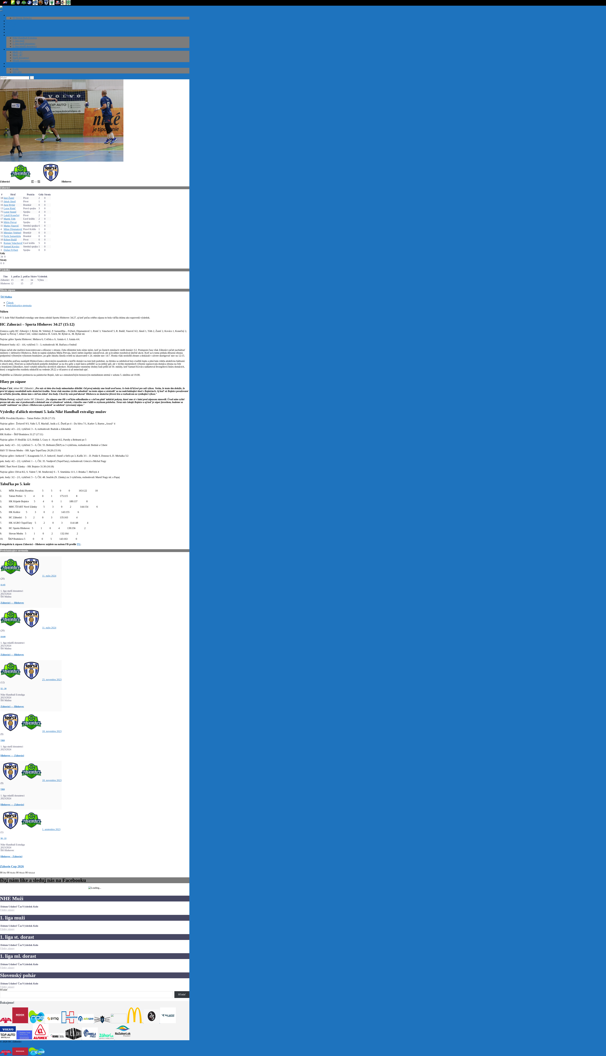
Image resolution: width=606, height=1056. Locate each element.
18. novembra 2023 (52, 731)
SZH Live (11, 32)
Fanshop (10, 66)
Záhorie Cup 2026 (12, 866)
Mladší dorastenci (21, 60)
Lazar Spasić (10, 212)
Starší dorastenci (21, 57)
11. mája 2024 (49, 575)
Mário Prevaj (10, 222)
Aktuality (11, 26)
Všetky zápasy (7, 910)
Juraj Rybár (9, 205)
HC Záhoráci (12, 15)
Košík (16, 69)
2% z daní (11, 23)
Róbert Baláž (10, 239)
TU (78, 544)
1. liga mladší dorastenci (25, 46)
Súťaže (9, 35)
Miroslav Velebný (12, 232)
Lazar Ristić (10, 208)
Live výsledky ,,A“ (15, 29)
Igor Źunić (9, 198)
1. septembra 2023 (51, 829)
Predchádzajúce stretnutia (19, 305)
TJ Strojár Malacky (22, 18)
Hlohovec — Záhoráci (12, 755)
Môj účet (17, 72)
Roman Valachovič (13, 243)
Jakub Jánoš (10, 201)
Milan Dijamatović (13, 229)
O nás (9, 21)
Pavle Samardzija (12, 236)
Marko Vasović (11, 225)
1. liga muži (18, 40)
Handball (4, 1044)
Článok (10, 302)
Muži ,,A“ (18, 52)
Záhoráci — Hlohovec (12, 602)
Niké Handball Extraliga (25, 38)
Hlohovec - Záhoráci (11, 856)
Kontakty (11, 63)
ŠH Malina (6, 296)
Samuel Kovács (11, 246)
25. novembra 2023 (52, 679)
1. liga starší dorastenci (24, 43)
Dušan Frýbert (11, 250)
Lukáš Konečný (12, 215)
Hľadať (4, 989)
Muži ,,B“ (18, 55)
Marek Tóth (9, 218)
